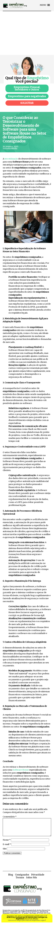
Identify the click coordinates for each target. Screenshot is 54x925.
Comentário (10, 816)
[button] (43, 5)
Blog (10, 874)
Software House (21, 770)
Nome (6, 840)
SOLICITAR (27, 103)
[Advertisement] (27, 33)
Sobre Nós (31, 877)
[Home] (15, 10)
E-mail (7, 844)
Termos (20, 877)
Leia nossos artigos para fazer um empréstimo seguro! (27, 920)
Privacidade (37, 874)
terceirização (11, 158)
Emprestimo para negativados (27, 96)
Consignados (22, 874)
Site (4, 848)
